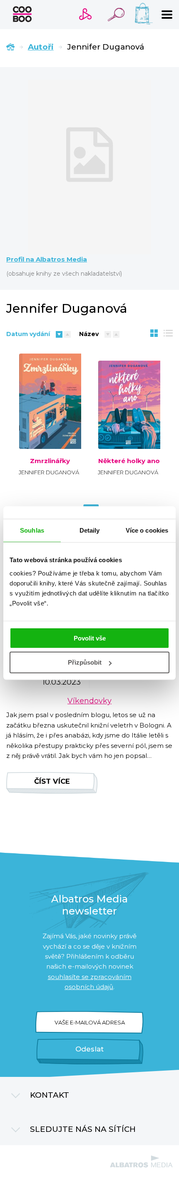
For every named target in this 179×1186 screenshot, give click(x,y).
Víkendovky (89, 700)
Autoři (41, 47)
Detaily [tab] (90, 530)
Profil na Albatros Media (46, 259)
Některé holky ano (129, 461)
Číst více (52, 781)
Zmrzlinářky (50, 461)
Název (89, 334)
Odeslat (89, 1049)
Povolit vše (90, 637)
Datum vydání (28, 334)
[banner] (22, 14)
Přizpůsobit (85, 662)
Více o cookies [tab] (147, 530)
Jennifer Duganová (49, 472)
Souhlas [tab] (32, 530)
